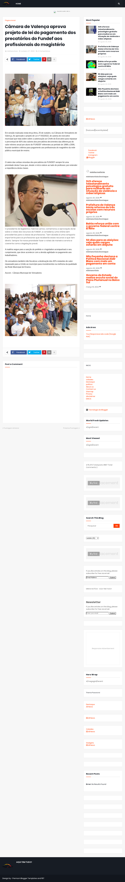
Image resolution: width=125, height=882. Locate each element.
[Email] (49, 59)
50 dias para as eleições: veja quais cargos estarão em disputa (107, 77)
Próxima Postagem (71, 428)
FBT (42, 878)
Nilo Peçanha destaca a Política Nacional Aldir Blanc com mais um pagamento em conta (109, 92)
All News (91, 119)
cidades (89, 379)
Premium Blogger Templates (24, 878)
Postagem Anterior (11, 428)
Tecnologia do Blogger (98, 410)
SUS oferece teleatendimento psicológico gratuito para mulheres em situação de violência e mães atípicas (109, 33)
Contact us (91, 389)
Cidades (90, 729)
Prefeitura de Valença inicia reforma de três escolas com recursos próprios (108, 50)
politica (89, 384)
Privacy (89, 394)
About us (90, 387)
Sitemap (89, 391)
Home (88, 316)
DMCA (88, 399)
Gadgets (90, 743)
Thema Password (93, 692)
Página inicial (10, 20)
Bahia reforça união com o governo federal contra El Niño (109, 63)
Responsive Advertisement (103, 648)
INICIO (88, 365)
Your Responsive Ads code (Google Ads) (101, 335)
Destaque (90, 382)
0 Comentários (44, 51)
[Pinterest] (44, 59)
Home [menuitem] (18, 3)
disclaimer (90, 396)
